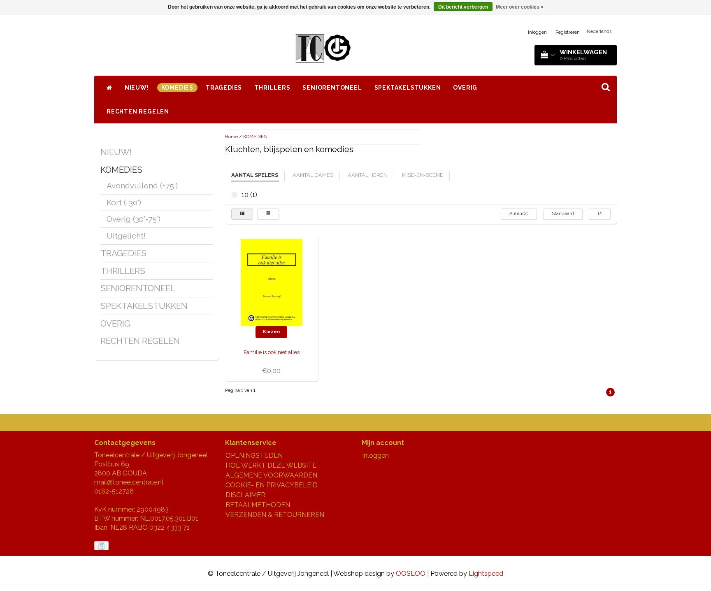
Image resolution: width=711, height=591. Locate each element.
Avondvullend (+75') (142, 185)
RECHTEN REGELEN (138, 111)
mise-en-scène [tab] (422, 175)
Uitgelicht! (126, 235)
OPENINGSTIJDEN (254, 455)
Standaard (563, 213)
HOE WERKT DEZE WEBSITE (270, 465)
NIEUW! (137, 87)
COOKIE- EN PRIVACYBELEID (271, 485)
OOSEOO (410, 573)
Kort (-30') (124, 202)
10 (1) (234, 195)
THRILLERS (272, 87)
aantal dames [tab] (313, 175)
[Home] (109, 87)
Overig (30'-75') (133, 218)
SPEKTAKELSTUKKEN (407, 87)
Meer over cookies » (520, 7)
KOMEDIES (177, 87)
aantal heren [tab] (368, 175)
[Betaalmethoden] (102, 546)
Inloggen (537, 32)
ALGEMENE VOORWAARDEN (271, 475)
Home (231, 136)
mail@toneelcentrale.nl (128, 482)
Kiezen (271, 331)
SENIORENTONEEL (332, 87)
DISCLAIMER (245, 495)
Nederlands (599, 31)
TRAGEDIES (224, 87)
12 (599, 213)
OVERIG (465, 87)
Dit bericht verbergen (463, 7)
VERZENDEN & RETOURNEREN (274, 515)
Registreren (567, 32)
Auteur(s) (518, 213)
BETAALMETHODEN (257, 505)
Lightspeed (486, 573)
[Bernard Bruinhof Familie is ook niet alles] (271, 282)
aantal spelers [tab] (254, 175)
